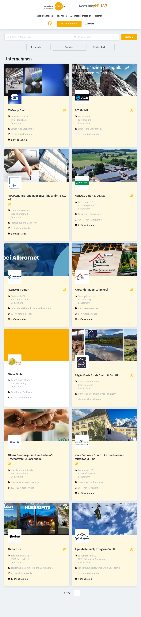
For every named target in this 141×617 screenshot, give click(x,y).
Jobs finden (62, 16)
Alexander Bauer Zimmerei (91, 289)
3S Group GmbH (17, 110)
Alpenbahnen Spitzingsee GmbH (95, 549)
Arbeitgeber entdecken (80, 16)
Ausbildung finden (45, 16)
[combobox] (38, 37)
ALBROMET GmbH (18, 289)
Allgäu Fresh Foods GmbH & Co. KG (96, 375)
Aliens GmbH (16, 374)
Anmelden (89, 24)
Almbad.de (14, 549)
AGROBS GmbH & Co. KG (90, 195)
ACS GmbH (81, 110)
